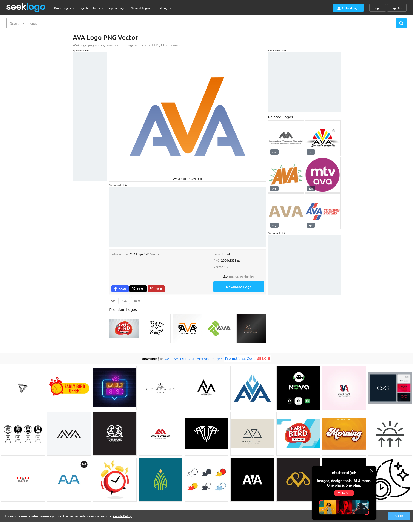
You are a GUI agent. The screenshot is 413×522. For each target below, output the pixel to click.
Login (377, 8)
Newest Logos (140, 8)
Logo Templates (89, 8)
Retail (138, 301)
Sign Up (397, 8)
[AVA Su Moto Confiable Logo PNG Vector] (323, 138)
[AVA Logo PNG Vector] (286, 138)
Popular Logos (116, 8)
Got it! (399, 516)
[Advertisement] (90, 116)
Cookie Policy (122, 516)
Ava (124, 301)
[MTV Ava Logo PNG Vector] (323, 175)
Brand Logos (62, 8)
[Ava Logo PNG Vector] (286, 211)
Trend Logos (162, 8)
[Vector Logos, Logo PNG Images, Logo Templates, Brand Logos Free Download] (26, 7)
